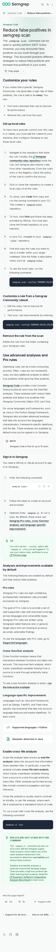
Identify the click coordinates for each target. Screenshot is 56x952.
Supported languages (15, 642)
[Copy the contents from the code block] (44, 486)
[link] (28, 727)
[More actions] (52, 5)
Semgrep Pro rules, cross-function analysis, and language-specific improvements (29, 524)
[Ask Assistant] (49, 486)
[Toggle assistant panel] (48, 4)
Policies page (19, 555)
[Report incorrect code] (39, 486)
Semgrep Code (11, 385)
